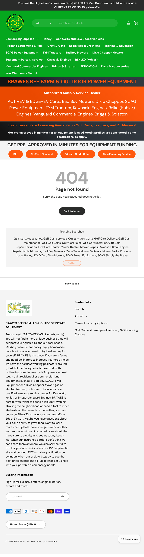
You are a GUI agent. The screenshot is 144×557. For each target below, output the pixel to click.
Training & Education (118, 46)
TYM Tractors (52, 52)
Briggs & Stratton (64, 66)
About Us (81, 316)
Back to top (72, 283)
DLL (15, 154)
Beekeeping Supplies (20, 39)
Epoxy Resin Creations (84, 46)
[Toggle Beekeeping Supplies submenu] (37, 39)
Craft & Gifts (56, 46)
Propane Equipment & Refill (24, 46)
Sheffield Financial (42, 154)
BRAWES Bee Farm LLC (25, 541)
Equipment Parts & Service (24, 59)
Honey (47, 39)
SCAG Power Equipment (22, 52)
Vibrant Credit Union (77, 154)
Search (79, 309)
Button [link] (72, 263)
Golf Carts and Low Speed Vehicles (80, 39)
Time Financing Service (117, 154)
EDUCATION (89, 66)
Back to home (72, 211)
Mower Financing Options (91, 323)
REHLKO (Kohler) (86, 59)
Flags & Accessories (115, 66)
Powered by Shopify (47, 541)
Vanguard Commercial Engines (27, 66)
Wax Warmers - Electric (22, 73)
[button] (136, 23)
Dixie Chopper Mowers (108, 52)
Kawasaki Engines (59, 59)
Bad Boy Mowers (77, 52)
